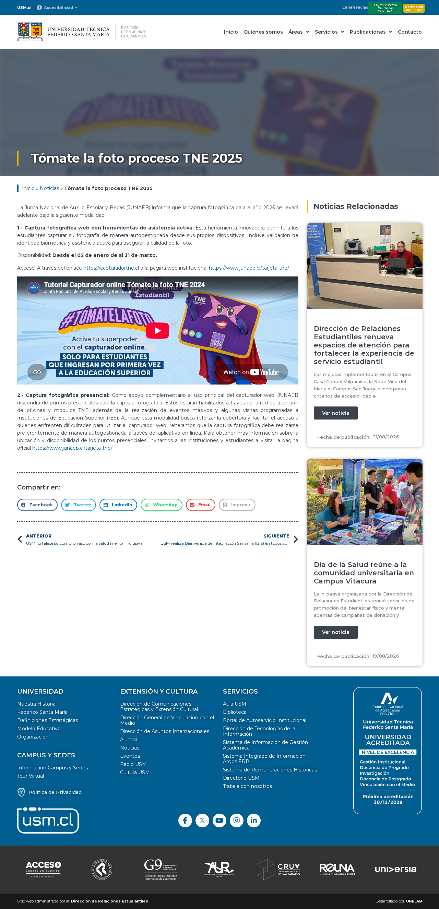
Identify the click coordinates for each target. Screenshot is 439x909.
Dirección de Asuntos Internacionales (164, 731)
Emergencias (355, 7)
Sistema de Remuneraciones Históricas (270, 770)
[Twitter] (202, 820)
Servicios (326, 32)
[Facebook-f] (185, 820)
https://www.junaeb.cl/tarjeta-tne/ (249, 268)
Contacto (410, 32)
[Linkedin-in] (254, 820)
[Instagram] (237, 820)
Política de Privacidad (55, 792)
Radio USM (133, 764)
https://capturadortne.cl (111, 268)
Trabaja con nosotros (247, 786)
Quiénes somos (263, 32)
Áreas (295, 32)
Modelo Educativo (39, 728)
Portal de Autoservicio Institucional (264, 720)
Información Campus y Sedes (52, 768)
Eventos (130, 756)
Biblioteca (235, 712)
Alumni (128, 739)
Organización (33, 737)
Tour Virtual (30, 776)
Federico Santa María (42, 712)
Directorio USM (241, 778)
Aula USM (234, 704)
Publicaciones (368, 32)
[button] (385, 8)
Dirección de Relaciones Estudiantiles (109, 901)
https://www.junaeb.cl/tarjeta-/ (72, 448)
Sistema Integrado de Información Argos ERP (264, 759)
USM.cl (24, 7)
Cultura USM (135, 772)
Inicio (231, 32)
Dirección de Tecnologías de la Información (259, 731)
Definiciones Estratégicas (47, 720)
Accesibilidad (58, 7)
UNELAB (414, 901)
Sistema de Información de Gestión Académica (265, 745)
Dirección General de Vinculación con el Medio (167, 720)
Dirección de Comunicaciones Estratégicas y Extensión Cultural (159, 706)
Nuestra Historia (36, 704)
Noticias (49, 188)
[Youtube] (219, 820)
